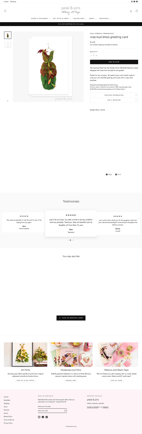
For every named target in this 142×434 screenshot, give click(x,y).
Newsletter (7, 400)
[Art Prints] (25, 354)
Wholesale (104, 18)
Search (6, 413)
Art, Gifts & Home (61, 18)
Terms (5, 407)
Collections (79, 18)
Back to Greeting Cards (72, 318)
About (92, 18)
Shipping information (114, 95)
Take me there (116, 380)
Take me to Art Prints (25, 380)
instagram (105, 407)
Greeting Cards (108, 33)
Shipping (13, 2)
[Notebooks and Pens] (71, 354)
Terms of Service (9, 420)
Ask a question (114, 100)
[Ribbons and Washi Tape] (116, 354)
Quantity (94, 52)
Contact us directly (92, 407)
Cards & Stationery (40, 18)
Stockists (6, 410)
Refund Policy (8, 416)
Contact (6, 2)
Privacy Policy (8, 423)
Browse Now (71, 380)
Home (92, 33)
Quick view (20, 292)
